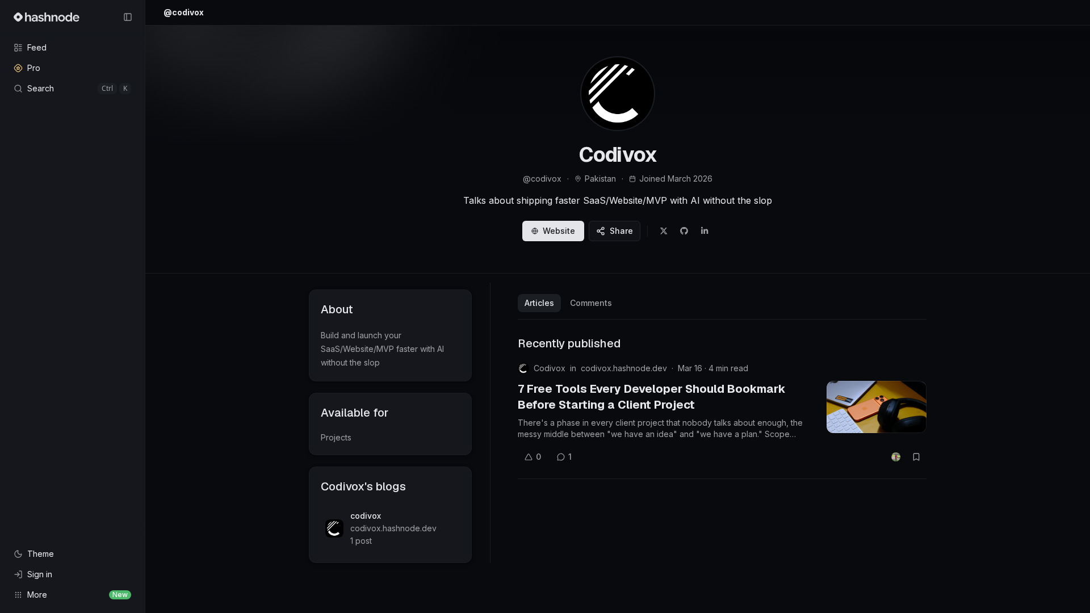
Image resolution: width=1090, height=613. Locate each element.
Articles (539, 303)
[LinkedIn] (704, 231)
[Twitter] (664, 231)
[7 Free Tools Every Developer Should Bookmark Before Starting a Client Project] (877, 407)
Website (559, 231)
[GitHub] (684, 231)
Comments (591, 303)
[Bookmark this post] (916, 457)
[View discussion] (896, 457)
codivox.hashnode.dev (624, 368)
